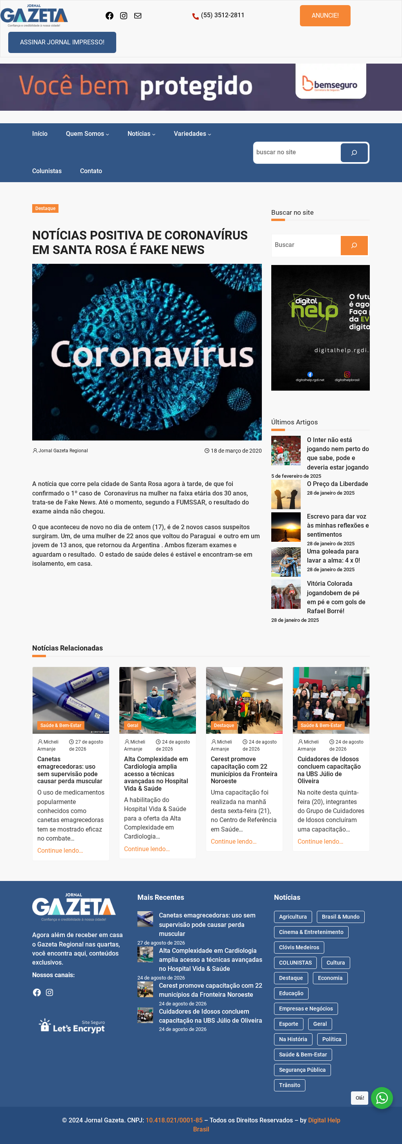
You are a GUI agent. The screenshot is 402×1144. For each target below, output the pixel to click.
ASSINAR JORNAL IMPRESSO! (62, 42)
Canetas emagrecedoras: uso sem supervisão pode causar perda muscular (69, 770)
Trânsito (289, 1085)
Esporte (288, 1024)
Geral (132, 725)
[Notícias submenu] (153, 134)
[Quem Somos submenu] (107, 134)
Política (332, 1039)
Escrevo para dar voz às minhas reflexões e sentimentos (338, 526)
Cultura (336, 962)
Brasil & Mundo (341, 917)
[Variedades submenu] (209, 134)
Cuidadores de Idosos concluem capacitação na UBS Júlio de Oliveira (329, 770)
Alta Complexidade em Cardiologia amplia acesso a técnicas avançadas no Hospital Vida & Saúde (156, 774)
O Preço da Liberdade (337, 484)
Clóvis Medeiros (299, 947)
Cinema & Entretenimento (311, 932)
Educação (291, 993)
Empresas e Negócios (306, 1008)
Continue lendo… (60, 850)
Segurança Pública (302, 1070)
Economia (330, 978)
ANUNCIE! (325, 15)
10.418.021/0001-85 (174, 1120)
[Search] (354, 153)
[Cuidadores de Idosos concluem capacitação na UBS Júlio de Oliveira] (145, 1016)
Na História (293, 1039)
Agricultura (293, 917)
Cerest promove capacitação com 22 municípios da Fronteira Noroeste (244, 770)
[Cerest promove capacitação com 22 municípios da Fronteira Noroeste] (145, 990)
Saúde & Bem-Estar (60, 725)
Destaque (45, 208)
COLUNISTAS (295, 962)
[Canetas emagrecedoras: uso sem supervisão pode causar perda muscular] (145, 920)
